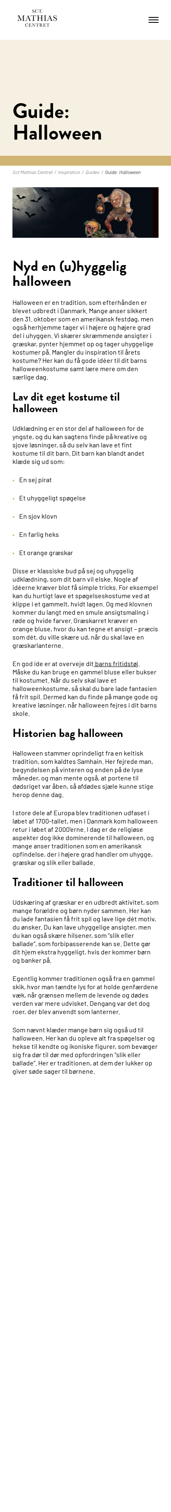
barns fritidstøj (116, 663)
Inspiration (69, 172)
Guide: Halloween (123, 172)
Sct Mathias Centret (32, 172)
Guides (93, 172)
